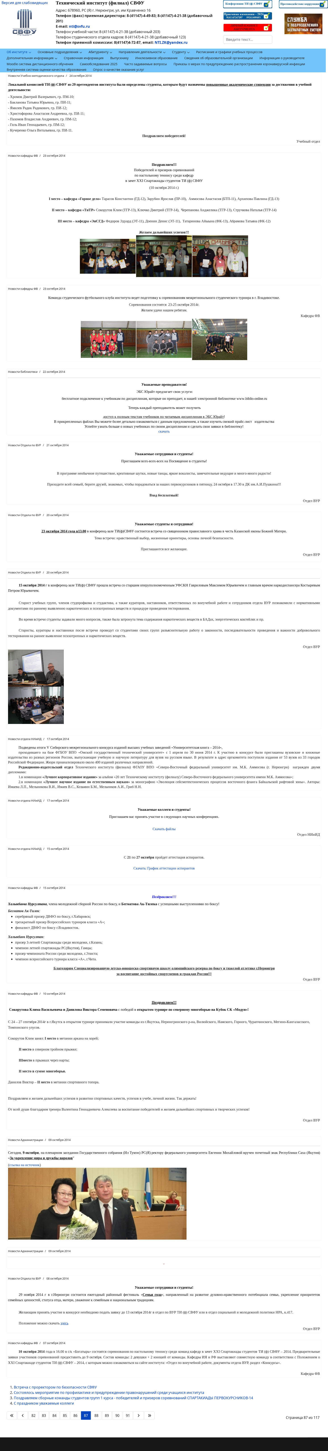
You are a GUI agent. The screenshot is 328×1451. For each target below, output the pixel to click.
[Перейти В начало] (12, 1415)
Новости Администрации (25, 1140)
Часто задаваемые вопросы (145, 64)
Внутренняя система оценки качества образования (46, 69)
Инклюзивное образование (156, 58)
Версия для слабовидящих (25, 2)
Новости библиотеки (22, 372)
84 (54, 1415)
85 (65, 1415)
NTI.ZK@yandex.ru (171, 42)
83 (44, 1415)
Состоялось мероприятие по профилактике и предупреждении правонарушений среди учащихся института (109, 1392)
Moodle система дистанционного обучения (40, 64)
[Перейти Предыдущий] (23, 1415)
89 (107, 1415)
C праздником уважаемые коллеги (44, 1403)
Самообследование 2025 (98, 64)
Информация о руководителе (282, 58)
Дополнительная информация (30, 58)
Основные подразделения (58, 52)
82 (33, 1415)
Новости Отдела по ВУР (24, 445)
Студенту (179, 52)
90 (117, 1415)
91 (128, 1415)
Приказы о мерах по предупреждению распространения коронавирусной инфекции (239, 64)
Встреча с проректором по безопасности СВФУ (55, 1387)
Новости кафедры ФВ (23, 156)
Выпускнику (119, 58)
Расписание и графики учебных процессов (229, 52)
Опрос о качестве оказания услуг (118, 69)
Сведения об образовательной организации (218, 58)
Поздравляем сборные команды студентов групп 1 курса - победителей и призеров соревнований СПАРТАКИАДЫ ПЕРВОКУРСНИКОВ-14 (133, 1397)
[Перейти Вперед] (138, 1415)
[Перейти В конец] (149, 1415)
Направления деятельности (140, 52)
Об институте (17, 52)
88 (96, 1415)
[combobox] (247, 39)
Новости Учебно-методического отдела (36, 76)
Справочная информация (84, 58)
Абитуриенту (98, 52)
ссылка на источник (24, 1165)
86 (75, 1415)
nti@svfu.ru (79, 26)
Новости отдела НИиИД (25, 739)
